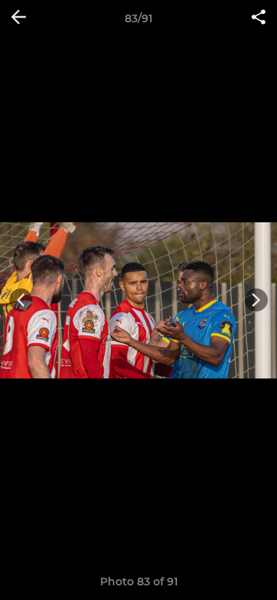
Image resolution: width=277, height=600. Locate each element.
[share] (258, 18)
